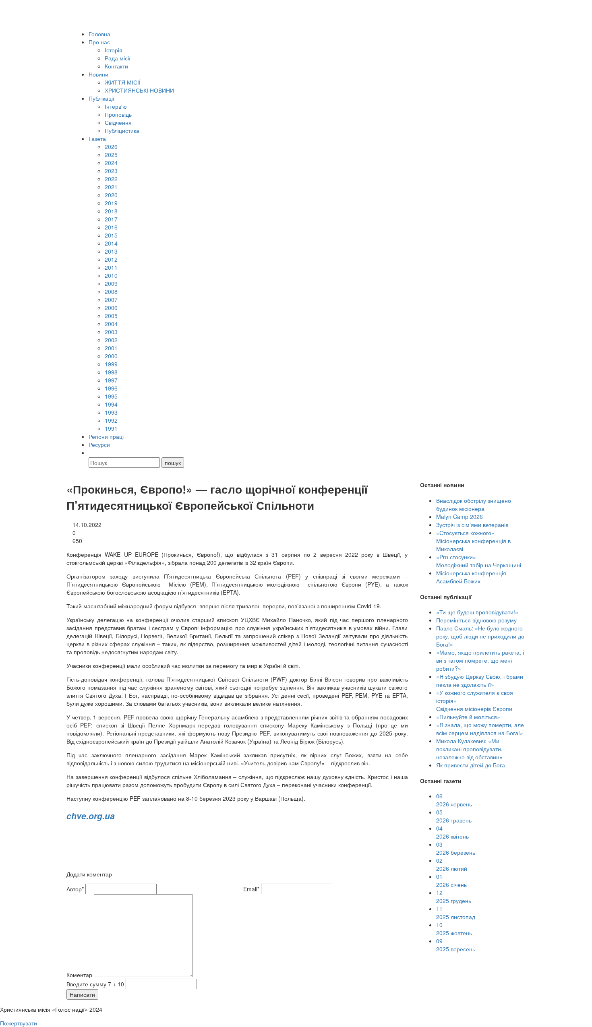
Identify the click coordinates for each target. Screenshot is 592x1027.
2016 (111, 227)
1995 (111, 396)
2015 (111, 235)
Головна (99, 34)
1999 (111, 364)
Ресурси (99, 444)
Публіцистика (122, 130)
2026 (111, 147)
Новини (98, 74)
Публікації (101, 98)
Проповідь (118, 114)
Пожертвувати (18, 1023)
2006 (111, 308)
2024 (111, 163)
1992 (111, 420)
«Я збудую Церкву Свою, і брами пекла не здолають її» (479, 680)
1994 (111, 404)
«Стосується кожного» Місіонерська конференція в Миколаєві (473, 541)
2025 (111, 155)
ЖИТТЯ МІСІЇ (123, 82)
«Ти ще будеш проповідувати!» (477, 612)
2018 (111, 211)
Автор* (75, 889)
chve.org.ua (90, 816)
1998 (111, 372)
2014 (111, 243)
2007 (111, 299)
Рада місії (117, 58)
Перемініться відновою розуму (476, 620)
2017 (111, 219)
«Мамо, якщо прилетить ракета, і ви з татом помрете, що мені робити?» (480, 660)
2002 (111, 340)
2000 (111, 356)
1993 (111, 412)
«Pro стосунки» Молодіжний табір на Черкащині (478, 561)
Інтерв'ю (116, 106)
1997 (111, 380)
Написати (82, 994)
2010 (111, 275)
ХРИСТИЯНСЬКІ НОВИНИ (139, 90)
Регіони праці (106, 436)
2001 (111, 348)
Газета (97, 138)
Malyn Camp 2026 (459, 516)
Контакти (116, 66)
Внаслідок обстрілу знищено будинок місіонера (473, 504)
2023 (111, 171)
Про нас (99, 42)
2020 (111, 195)
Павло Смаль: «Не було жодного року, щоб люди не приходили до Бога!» (480, 636)
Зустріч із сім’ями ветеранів (472, 525)
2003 (111, 332)
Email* (251, 889)
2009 (111, 283)
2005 (111, 316)
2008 (111, 291)
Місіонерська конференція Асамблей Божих (471, 577)
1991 (111, 428)
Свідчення (118, 122)
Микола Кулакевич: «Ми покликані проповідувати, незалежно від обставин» (469, 749)
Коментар (79, 975)
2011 (111, 267)
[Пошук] (92, 452)
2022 (111, 179)
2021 (111, 187)
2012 (111, 259)
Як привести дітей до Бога (470, 765)
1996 (111, 388)
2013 (111, 251)
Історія (113, 50)
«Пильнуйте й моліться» (468, 717)
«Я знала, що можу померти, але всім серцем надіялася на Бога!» (480, 729)
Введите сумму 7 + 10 (95, 984)
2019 (111, 203)
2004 (111, 324)
